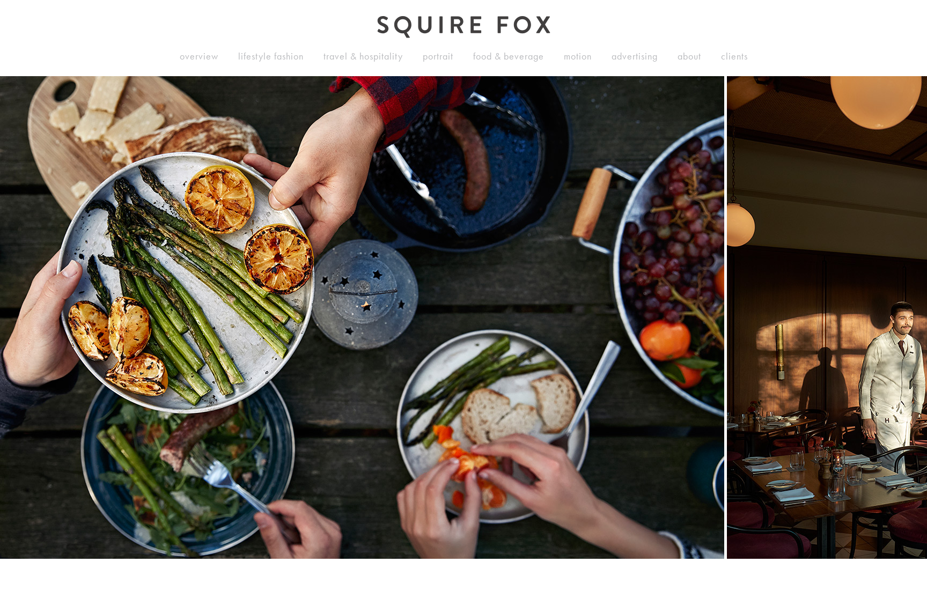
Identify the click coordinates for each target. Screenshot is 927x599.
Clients (734, 56)
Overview (199, 56)
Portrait (438, 56)
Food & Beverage (508, 56)
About (689, 56)
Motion (578, 56)
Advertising (635, 56)
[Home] (463, 27)
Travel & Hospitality (363, 56)
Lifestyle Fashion (271, 56)
